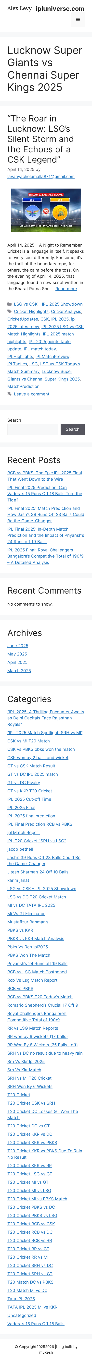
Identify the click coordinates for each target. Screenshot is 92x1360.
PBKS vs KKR (20, 930)
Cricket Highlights (31, 311)
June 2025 (17, 645)
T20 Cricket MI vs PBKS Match (37, 1198)
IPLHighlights (20, 356)
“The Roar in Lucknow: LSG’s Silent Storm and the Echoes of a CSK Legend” (40, 139)
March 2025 (19, 670)
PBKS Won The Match (28, 955)
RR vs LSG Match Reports (32, 1028)
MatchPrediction (23, 386)
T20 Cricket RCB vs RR (29, 1240)
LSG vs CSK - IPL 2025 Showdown (48, 304)
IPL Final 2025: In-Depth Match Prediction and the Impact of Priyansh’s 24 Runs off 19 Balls (45, 535)
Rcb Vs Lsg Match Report (32, 980)
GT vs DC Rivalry (23, 782)
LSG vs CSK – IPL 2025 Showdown (41, 888)
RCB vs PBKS (20, 988)
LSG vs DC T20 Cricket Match (36, 897)
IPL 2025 (60, 319)
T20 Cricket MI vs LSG (29, 1190)
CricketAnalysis (66, 311)
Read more (66, 288)
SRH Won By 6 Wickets (30, 1086)
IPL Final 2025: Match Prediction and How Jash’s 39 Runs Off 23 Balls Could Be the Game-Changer (45, 514)
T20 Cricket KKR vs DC (29, 1134)
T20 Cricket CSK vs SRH (31, 1103)
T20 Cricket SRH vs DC (30, 1265)
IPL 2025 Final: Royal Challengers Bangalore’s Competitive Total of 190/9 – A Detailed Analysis (45, 556)
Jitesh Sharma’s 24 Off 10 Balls (37, 872)
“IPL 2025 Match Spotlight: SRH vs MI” (44, 732)
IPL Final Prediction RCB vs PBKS (39, 824)
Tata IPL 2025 (21, 1298)
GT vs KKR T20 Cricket (29, 790)
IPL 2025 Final (21, 807)
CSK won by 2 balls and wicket (37, 757)
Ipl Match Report (23, 832)
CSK (44, 319)
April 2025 (17, 662)
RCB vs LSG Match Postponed (37, 971)
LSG (33, 363)
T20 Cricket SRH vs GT (30, 1273)
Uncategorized (21, 1315)
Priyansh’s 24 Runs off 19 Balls (37, 963)
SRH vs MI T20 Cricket (29, 1078)
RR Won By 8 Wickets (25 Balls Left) (42, 1044)
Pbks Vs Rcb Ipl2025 (27, 946)
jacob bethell (20, 849)
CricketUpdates (22, 319)
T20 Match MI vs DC (27, 1290)
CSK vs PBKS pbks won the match (41, 749)
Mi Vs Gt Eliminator (26, 913)
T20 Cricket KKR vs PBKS (32, 1142)
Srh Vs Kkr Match (24, 1069)
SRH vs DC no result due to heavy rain (45, 1053)
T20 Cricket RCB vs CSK (31, 1223)
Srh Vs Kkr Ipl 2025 (26, 1061)
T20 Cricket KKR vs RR (29, 1165)
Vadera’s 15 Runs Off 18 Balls (36, 1323)
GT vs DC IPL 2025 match (32, 774)
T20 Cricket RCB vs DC (30, 1232)
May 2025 (17, 654)
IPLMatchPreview (52, 356)
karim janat (18, 880)
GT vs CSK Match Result (31, 766)
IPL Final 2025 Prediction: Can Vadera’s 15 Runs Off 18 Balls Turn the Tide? (44, 493)
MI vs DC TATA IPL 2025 (31, 905)
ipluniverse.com (60, 8)
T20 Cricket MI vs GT (28, 1182)
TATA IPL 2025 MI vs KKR (32, 1307)
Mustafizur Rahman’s (27, 921)
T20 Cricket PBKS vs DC (31, 1207)
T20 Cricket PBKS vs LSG (32, 1215)
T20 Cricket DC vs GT (28, 1125)
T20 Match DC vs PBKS (30, 1282)
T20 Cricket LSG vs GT (29, 1173)
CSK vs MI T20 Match (28, 741)
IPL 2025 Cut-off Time (29, 799)
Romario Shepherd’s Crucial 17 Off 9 (42, 1005)
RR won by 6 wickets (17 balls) (37, 1036)
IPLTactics (17, 363)
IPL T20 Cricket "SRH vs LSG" (36, 840)
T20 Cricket (18, 1094)
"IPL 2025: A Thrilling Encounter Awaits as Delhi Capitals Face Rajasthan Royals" (45, 718)
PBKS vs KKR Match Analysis (35, 938)
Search (14, 420)
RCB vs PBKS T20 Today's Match (40, 996)
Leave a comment (31, 394)
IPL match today (40, 348)
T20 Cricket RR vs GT (28, 1248)
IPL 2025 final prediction (31, 815)
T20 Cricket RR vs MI (27, 1257)
